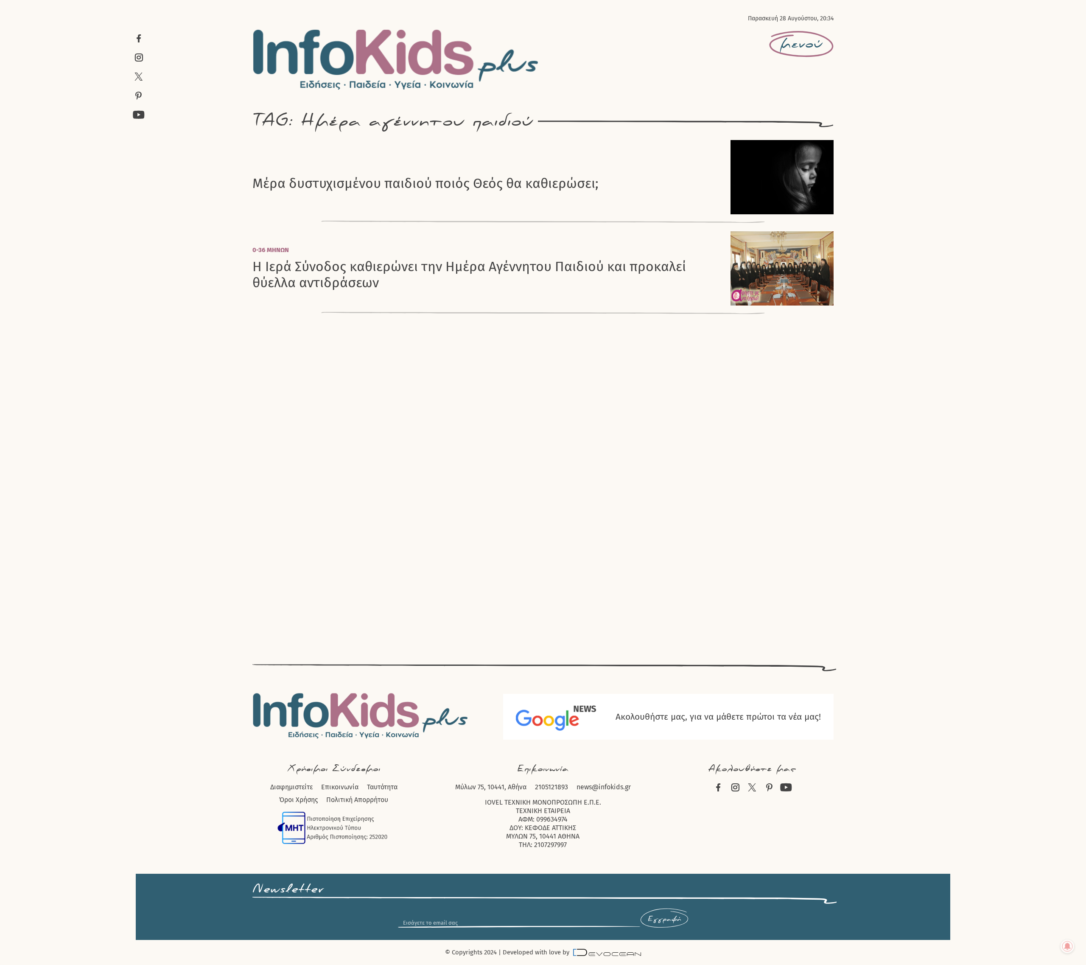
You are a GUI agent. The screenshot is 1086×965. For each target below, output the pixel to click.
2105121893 (551, 787)
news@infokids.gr (604, 787)
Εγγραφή (664, 919)
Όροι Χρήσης (298, 800)
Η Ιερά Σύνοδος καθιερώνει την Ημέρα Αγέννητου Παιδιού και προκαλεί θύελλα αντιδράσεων (469, 274)
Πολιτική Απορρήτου (357, 800)
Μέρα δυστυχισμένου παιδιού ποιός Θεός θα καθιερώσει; (425, 183)
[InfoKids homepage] (396, 59)
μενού (801, 44)
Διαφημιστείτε (291, 787)
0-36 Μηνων (270, 250)
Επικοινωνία (339, 787)
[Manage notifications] (1067, 946)
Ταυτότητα (382, 787)
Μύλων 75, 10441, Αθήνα (490, 787)
